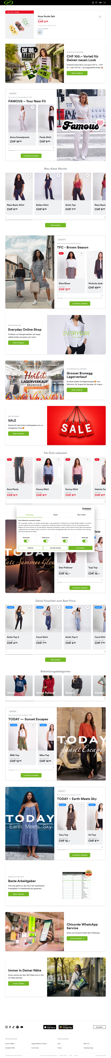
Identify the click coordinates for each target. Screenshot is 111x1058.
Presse (59, 1048)
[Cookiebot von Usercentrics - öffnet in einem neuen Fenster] (85, 509)
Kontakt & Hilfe (10, 1048)
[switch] (45, 541)
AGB (70, 1055)
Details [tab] (55, 514)
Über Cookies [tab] (81, 514)
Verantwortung (88, 1048)
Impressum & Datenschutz (48, 1055)
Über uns (86, 1043)
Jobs (59, 1043)
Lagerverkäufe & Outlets (39, 1043)
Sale (61, 253)
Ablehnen (30, 548)
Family (76, 1055)
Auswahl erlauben (55, 548)
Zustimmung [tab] (29, 514)
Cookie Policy (63, 1055)
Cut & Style (35, 1048)
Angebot (10, 607)
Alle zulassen (80, 548)
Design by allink (101, 1055)
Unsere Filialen (9, 1043)
